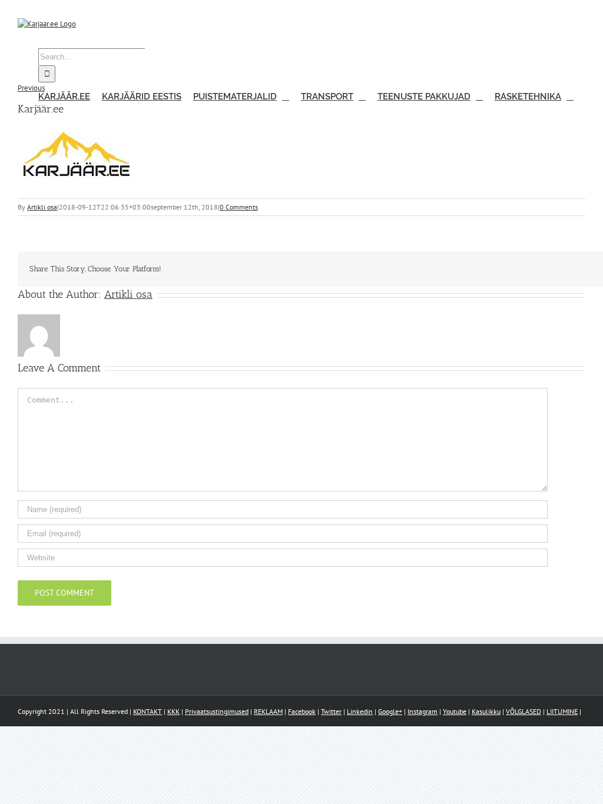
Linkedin (360, 711)
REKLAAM (268, 711)
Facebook (302, 711)
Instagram (422, 711)
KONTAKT (147, 711)
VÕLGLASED (523, 711)
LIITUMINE (562, 711)
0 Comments (239, 206)
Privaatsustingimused (217, 711)
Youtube (454, 711)
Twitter (331, 711)
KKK (173, 711)
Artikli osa (42, 206)
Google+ (390, 711)
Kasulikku (486, 711)
